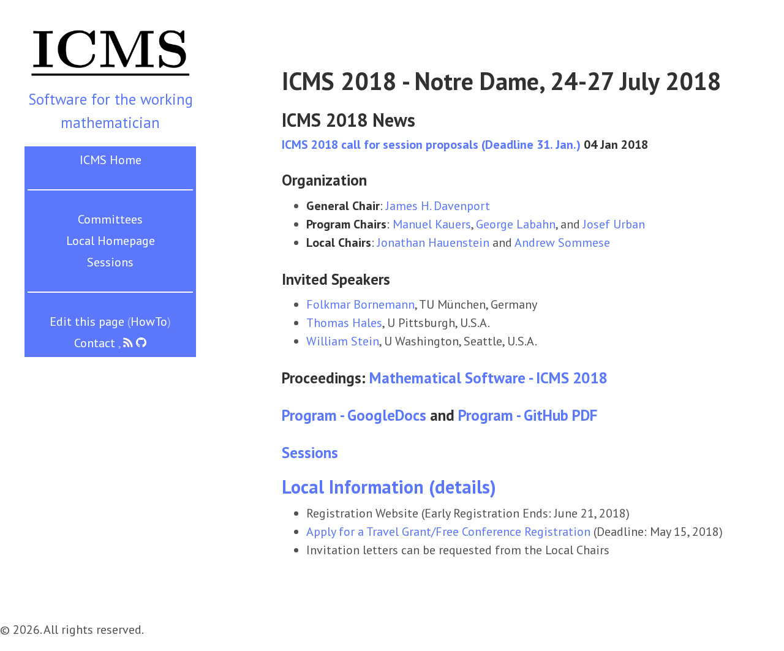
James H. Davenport (438, 206)
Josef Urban (614, 224)
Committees (110, 219)
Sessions (110, 262)
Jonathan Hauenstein (433, 242)
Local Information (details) (389, 487)
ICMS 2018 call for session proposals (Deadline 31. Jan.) (431, 144)
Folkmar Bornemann (360, 304)
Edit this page (87, 321)
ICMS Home (110, 160)
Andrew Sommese (562, 242)
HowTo (148, 321)
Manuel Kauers (432, 224)
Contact (94, 343)
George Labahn (516, 224)
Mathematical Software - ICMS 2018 (488, 378)
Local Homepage (110, 241)
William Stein (342, 341)
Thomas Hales (344, 323)
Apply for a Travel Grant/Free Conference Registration (448, 532)
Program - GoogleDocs (354, 415)
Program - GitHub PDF (527, 415)
